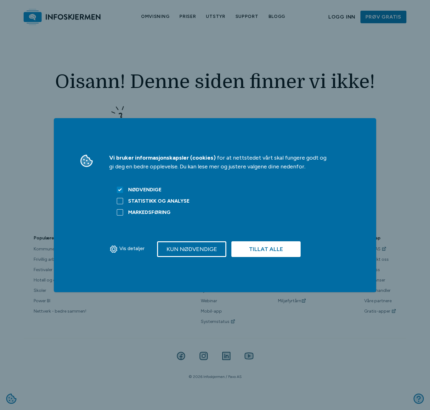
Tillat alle (266, 249)
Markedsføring (149, 212)
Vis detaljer (131, 248)
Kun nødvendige (192, 249)
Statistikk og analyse (159, 201)
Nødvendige (144, 190)
